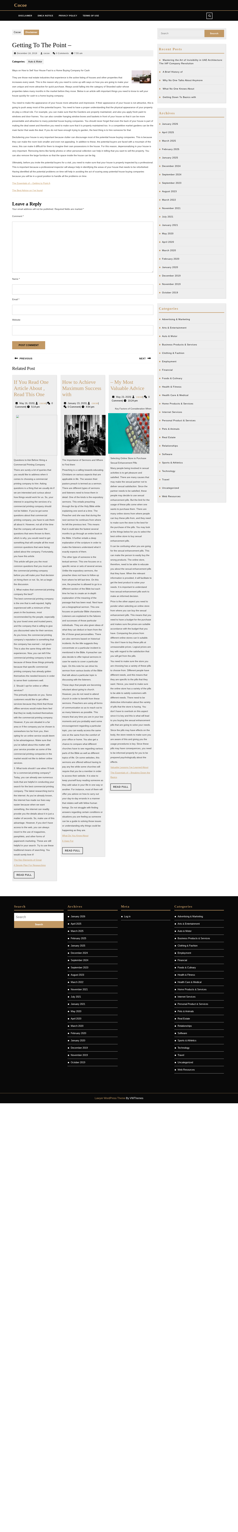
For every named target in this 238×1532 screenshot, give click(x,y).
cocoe (47, 53)
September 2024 (171, 174)
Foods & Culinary (172, 378)
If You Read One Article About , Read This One (31, 388)
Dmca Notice (45, 16)
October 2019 (170, 292)
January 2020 (170, 267)
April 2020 (168, 242)
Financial (167, 370)
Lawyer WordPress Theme (110, 1098)
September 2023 (171, 183)
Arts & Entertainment (174, 327)
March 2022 (169, 199)
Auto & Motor (35, 61)
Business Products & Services (179, 344)
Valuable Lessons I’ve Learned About (129, 767)
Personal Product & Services (179, 420)
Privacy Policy (68, 16)
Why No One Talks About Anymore (183, 80)
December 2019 (171, 275)
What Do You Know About (75, 835)
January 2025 (170, 157)
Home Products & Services (177, 403)
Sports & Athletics (172, 462)
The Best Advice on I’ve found (27, 190)
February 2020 (170, 258)
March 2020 (169, 250)
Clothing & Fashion (173, 353)
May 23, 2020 (123, 396)
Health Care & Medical (175, 395)
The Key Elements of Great (28, 860)
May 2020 (168, 233)
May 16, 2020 (26, 403)
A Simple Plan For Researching (30, 865)
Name (16, 279)
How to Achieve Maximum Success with (81, 388)
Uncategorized (170, 488)
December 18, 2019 (27, 53)
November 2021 (171, 208)
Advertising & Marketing (176, 319)
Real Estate (169, 437)
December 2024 (171, 166)
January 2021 (170, 225)
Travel (165, 479)
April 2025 (168, 132)
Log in (127, 916)
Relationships (170, 445)
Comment (18, 216)
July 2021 (167, 216)
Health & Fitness (171, 386)
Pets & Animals (171, 429)
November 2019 (171, 284)
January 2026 (170, 124)
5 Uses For (68, 841)
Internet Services (172, 412)
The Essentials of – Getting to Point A (31, 183)
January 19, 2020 (77, 403)
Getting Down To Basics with (179, 97)
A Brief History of (173, 72)
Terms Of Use (91, 16)
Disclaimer (25, 16)
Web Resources (171, 496)
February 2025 (170, 149)
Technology (168, 471)
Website (16, 319)
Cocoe (20, 5)
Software (167, 454)
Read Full (25, 876)
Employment (169, 361)
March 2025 (169, 140)
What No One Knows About (178, 88)
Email (15, 299)
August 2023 (169, 191)
